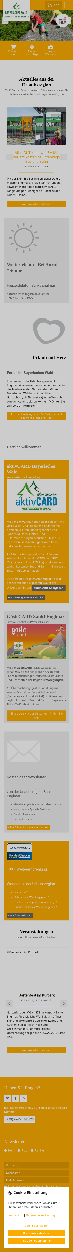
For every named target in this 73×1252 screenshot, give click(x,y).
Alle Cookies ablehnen (36, 1233)
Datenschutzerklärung (40, 1215)
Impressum (15, 1215)
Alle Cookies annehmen (37, 1240)
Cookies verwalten (36, 1226)
